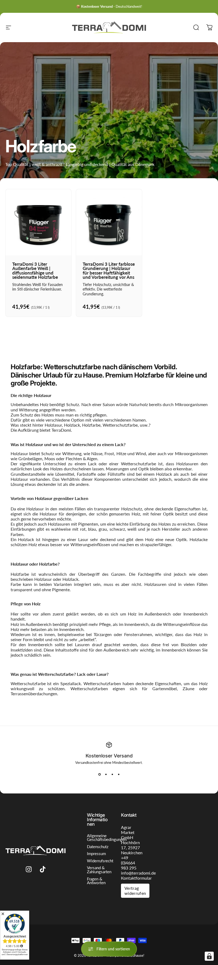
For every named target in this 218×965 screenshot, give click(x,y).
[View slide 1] (99, 774)
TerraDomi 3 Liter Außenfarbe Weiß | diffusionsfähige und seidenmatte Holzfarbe (35, 271)
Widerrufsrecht (100, 861)
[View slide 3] (112, 774)
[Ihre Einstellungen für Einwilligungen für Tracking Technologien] (209, 956)
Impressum (96, 854)
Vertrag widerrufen (135, 890)
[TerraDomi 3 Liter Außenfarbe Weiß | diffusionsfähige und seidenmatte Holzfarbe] (38, 222)
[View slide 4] (118, 774)
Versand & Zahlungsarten (99, 870)
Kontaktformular (136, 877)
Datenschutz (97, 847)
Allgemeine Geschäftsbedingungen (107, 838)
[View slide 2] (106, 774)
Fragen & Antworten (96, 881)
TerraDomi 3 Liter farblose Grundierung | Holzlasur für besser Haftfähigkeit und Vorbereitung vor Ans (109, 271)
